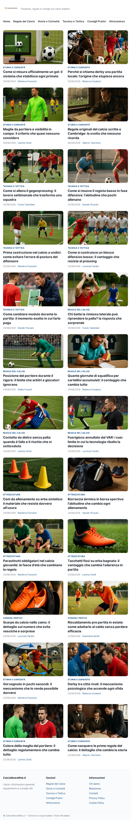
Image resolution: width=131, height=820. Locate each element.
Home (6, 21)
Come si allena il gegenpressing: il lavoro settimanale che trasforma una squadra (32, 195)
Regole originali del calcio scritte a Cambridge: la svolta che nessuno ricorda (94, 133)
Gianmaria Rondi (90, 636)
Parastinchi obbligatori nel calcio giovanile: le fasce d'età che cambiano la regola (32, 565)
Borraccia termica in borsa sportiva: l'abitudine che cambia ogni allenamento (96, 503)
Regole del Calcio (24, 21)
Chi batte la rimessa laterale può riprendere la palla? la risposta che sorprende (95, 318)
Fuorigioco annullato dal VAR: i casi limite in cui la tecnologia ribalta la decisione (95, 441)
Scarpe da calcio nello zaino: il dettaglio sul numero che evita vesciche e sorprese (26, 626)
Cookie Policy (96, 802)
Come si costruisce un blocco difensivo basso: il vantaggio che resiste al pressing (93, 257)
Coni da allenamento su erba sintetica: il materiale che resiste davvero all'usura (33, 503)
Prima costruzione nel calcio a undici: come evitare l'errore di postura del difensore (32, 257)
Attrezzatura (117, 21)
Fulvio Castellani (26, 204)
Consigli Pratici (96, 21)
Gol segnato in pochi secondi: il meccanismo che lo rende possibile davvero (30, 688)
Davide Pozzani (90, 204)
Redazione (95, 788)
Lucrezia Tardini (90, 266)
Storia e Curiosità (49, 21)
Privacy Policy (97, 798)
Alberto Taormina (91, 142)
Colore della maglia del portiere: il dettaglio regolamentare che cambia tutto (31, 750)
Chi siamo (94, 783)
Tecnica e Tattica (73, 21)
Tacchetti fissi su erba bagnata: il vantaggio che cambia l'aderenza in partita (95, 565)
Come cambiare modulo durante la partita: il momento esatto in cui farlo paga (32, 318)
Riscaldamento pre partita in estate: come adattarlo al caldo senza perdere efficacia (98, 626)
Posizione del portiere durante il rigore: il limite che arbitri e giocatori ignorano (31, 380)
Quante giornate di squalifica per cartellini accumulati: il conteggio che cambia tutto (97, 380)
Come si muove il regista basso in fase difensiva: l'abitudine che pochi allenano (97, 195)
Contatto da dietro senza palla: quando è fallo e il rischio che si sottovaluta (27, 441)
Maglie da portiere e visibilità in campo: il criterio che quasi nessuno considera (31, 133)
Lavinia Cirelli (24, 142)
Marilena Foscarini (27, 81)
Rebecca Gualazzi (91, 81)
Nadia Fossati (25, 389)
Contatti (93, 793)
